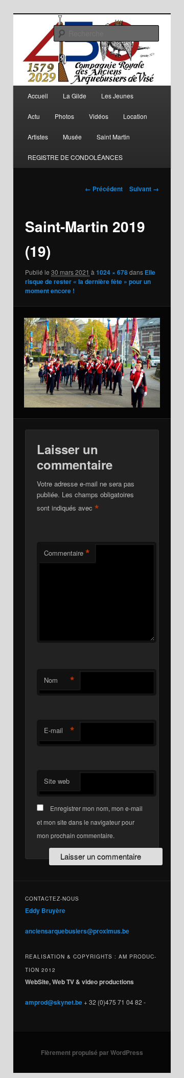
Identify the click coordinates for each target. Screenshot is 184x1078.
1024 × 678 (112, 272)
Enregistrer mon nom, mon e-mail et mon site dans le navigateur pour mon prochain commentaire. (90, 822)
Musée (72, 136)
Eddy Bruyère (45, 910)
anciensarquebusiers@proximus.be (77, 930)
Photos (64, 116)
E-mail (59, 730)
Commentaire (67, 553)
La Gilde (74, 95)
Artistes (38, 136)
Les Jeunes (117, 95)
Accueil (38, 95)
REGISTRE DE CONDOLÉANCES (75, 157)
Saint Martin (113, 136)
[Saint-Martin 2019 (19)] (91, 363)
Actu (34, 116)
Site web (57, 781)
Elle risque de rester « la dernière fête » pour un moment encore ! (90, 281)
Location (135, 116)
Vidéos (98, 116)
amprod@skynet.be (53, 1002)
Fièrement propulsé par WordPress (92, 1052)
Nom (59, 680)
